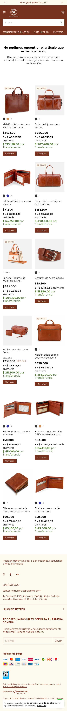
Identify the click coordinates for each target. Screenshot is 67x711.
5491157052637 (11, 585)
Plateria (58, 32)
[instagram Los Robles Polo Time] (4, 574)
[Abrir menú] (4, 12)
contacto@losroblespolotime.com (22, 590)
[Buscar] (61, 22)
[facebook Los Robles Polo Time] (10, 574)
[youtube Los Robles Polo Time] (17, 574)
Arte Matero (41, 32)
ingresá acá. (54, 684)
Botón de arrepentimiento (15, 686)
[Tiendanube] (15, 693)
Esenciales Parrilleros (16, 32)
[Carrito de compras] (62, 12)
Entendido (41, 705)
